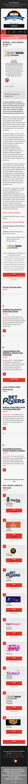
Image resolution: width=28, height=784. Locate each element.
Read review (14, 513)
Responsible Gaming (14, 757)
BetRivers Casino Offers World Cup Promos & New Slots (14, 408)
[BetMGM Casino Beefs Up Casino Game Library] (14, 300)
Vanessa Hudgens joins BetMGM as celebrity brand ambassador (13, 353)
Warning (16, 755)
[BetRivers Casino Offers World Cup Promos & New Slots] (14, 400)
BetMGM (11, 86)
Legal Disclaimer (8, 755)
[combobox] (14, 26)
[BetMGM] (14, 55)
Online (14, 741)
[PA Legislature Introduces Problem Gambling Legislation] (14, 439)
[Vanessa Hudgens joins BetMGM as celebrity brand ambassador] (14, 341)
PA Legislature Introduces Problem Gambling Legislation (14, 450)
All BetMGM (14, 380)
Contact (22, 757)
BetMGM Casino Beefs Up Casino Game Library (12, 310)
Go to (14, 274)
